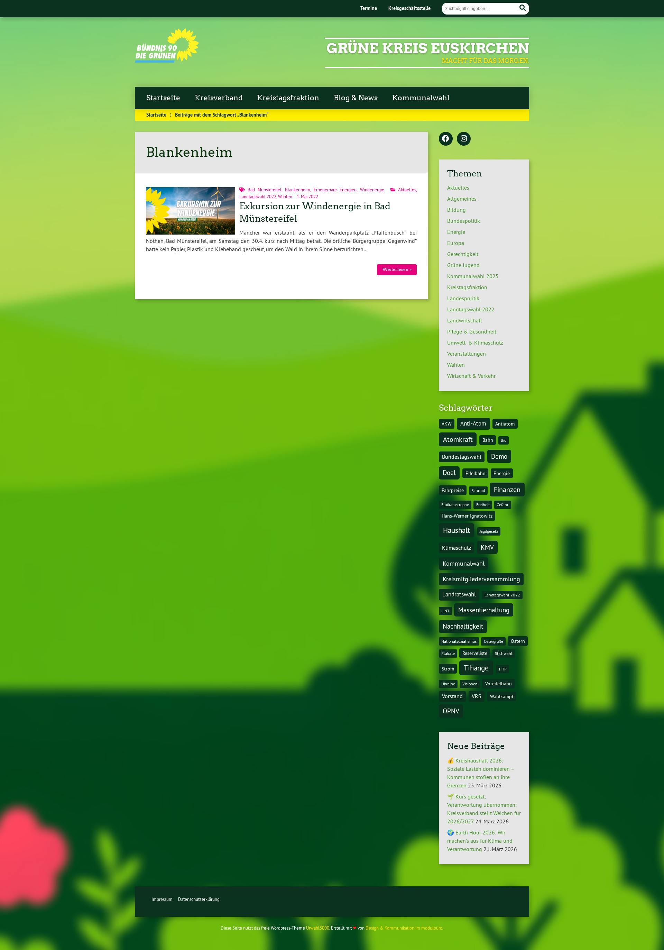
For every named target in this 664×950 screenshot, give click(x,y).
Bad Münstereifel (265, 189)
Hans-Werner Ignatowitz (467, 516)
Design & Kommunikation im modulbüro (404, 928)
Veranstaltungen (466, 353)
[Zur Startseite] (167, 60)
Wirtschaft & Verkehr (471, 375)
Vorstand (452, 696)
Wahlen (285, 196)
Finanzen (507, 489)
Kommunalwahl (421, 97)
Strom (448, 669)
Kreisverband (219, 97)
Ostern (518, 641)
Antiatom (505, 424)
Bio (503, 440)
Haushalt (456, 530)
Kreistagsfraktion (288, 97)
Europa (455, 242)
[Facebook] (446, 139)
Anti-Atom (473, 423)
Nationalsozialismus (459, 641)
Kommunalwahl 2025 (473, 276)
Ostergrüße (493, 641)
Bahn (487, 440)
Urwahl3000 (317, 928)
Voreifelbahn (498, 683)
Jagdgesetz (489, 531)
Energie (456, 231)
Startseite (163, 97)
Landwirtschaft (464, 320)
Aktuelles (407, 189)
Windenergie (372, 189)
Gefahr (502, 504)
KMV (487, 547)
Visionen (470, 683)
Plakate (448, 653)
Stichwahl (504, 653)
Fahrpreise (453, 490)
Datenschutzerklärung (199, 899)
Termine (368, 8)
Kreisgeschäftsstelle (409, 8)
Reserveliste (474, 653)
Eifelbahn (475, 473)
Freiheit (483, 504)
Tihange (476, 668)
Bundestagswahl (461, 456)
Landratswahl (459, 594)
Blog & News (356, 97)
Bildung (456, 209)
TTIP (502, 669)
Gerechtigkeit (462, 253)
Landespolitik (463, 298)
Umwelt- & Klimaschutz (475, 342)
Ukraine (448, 683)
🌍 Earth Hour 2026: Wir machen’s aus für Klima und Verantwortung (480, 840)
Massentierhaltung (483, 610)
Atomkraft (458, 439)
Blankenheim (297, 189)
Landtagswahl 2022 (257, 196)
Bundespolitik (463, 220)
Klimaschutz (456, 547)
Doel (449, 472)
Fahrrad (478, 490)
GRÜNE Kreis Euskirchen (427, 48)
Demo (499, 456)
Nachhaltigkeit (463, 626)
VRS (476, 696)
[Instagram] (464, 139)
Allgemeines (462, 198)
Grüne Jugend (463, 265)
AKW (447, 424)
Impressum (162, 899)
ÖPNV (451, 711)
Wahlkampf (501, 696)
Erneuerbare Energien (335, 189)
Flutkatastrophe (455, 504)
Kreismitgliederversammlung (481, 579)
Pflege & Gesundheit (471, 331)
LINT (445, 610)
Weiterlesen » (397, 269)
